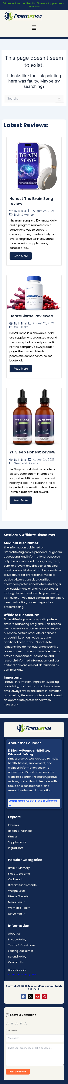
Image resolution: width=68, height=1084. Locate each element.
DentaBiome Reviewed (31, 316)
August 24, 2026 (44, 459)
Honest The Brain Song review (31, 201)
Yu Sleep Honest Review (32, 452)
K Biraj (22, 210)
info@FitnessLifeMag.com (22, 974)
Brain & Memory (24, 214)
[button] (34, 27)
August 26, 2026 (44, 210)
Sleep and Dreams (26, 463)
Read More (20, 256)
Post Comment (17, 1071)
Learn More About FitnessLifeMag (33, 801)
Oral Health (21, 327)
